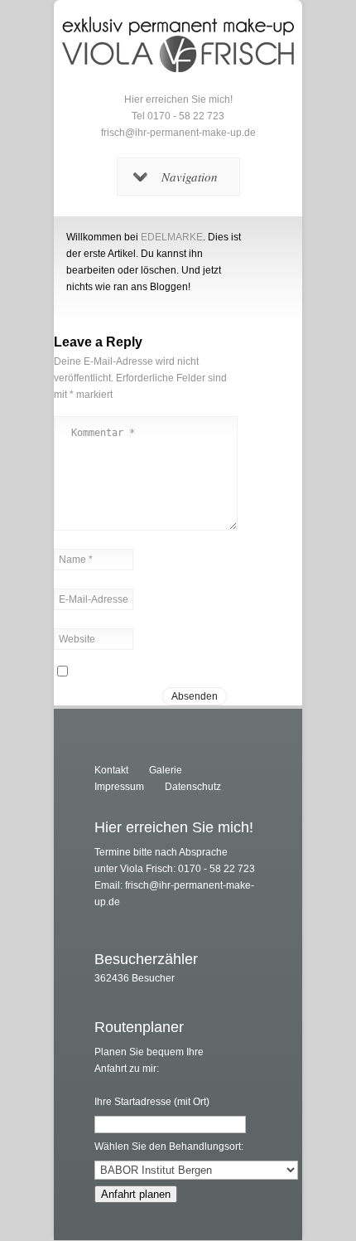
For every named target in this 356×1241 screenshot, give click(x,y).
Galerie (165, 770)
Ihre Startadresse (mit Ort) (151, 1102)
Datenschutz (193, 787)
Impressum (119, 787)
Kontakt (111, 770)
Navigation (189, 176)
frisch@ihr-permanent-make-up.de (178, 132)
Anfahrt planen (136, 1194)
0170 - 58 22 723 (185, 116)
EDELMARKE (172, 237)
